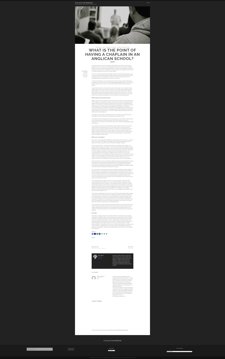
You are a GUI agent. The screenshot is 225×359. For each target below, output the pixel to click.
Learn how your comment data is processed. (118, 330)
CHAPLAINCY (85, 75)
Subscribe (71, 349)
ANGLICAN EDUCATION (124, 47)
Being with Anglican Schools (99, 248)
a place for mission (84, 3)
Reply (98, 278)
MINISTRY (85, 76)
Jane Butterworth (100, 276)
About (148, 2)
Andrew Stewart (111, 47)
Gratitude (130, 248)
